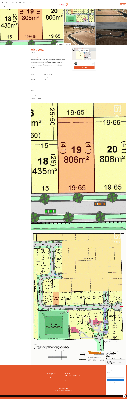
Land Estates (30, 2)
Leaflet (87, 59)
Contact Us (17, 6)
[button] (32, 90)
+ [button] (73, 49)
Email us (68, 381)
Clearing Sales (18, 2)
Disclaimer (66, 388)
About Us (11, 6)
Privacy (63, 388)
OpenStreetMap (91, 59)
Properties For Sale (10, 2)
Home (3, 2)
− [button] (73, 50)
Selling (24, 2)
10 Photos (60, 44)
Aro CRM (71, 390)
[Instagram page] (50, 377)
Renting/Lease (5, 6)
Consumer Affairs (24, 6)
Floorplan (68, 44)
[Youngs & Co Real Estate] (63, 4)
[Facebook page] (53, 377)
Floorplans (33, 95)
